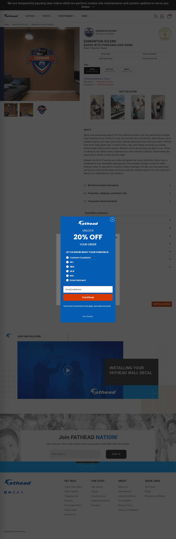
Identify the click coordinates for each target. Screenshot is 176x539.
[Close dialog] (112, 219)
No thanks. (88, 316)
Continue (88, 297)
